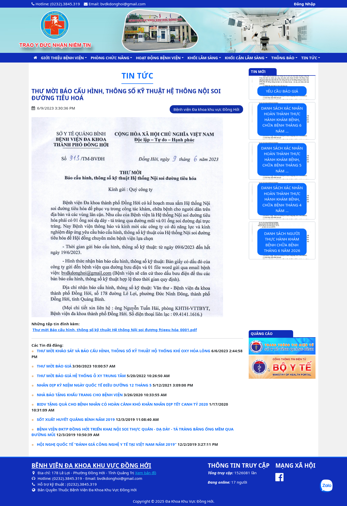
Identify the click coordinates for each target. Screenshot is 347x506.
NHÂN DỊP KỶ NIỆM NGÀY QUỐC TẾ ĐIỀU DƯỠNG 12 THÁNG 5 (94, 385)
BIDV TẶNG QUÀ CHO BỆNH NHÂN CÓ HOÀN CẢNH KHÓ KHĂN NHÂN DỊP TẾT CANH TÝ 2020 (122, 404)
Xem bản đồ (145, 472)
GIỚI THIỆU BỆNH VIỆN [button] (62, 57)
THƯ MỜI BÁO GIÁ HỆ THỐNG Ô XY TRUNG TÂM (81, 375)
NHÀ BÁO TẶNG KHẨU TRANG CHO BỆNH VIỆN (80, 394)
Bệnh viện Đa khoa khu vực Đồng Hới (206, 109)
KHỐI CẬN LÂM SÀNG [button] (244, 57)
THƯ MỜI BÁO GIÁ (54, 366)
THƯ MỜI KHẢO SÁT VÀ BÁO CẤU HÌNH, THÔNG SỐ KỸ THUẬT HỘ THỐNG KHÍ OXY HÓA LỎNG (123, 350)
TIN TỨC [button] (309, 57)
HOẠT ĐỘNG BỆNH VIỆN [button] (158, 57)
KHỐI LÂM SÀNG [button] (202, 57)
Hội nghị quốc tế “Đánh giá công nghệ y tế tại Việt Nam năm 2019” (107, 444)
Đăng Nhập (305, 3)
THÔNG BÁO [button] (282, 57)
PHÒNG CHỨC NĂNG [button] (110, 57)
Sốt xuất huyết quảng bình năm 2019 (76, 419)
